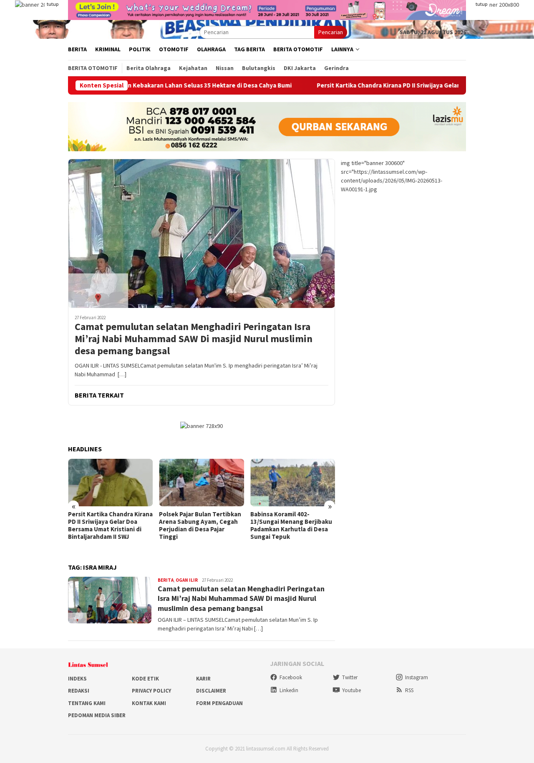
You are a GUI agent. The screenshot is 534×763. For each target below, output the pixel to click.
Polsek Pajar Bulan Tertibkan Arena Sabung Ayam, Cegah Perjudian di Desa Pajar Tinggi (200, 525)
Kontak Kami (149, 703)
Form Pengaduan (219, 703)
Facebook (291, 677)
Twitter (350, 677)
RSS (409, 690)
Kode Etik (145, 678)
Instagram (416, 677)
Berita (166, 580)
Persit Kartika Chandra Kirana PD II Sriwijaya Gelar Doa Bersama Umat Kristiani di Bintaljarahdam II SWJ (110, 525)
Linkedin (289, 690)
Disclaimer (211, 690)
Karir (203, 678)
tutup (52, 4)
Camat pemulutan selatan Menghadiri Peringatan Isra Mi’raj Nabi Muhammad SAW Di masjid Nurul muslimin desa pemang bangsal (193, 339)
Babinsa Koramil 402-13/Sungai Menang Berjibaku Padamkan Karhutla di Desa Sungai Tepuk (291, 525)
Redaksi (78, 690)
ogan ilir (187, 580)
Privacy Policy (151, 690)
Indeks (77, 678)
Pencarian (330, 32)
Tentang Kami (87, 703)
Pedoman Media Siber (97, 715)
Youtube (351, 690)
